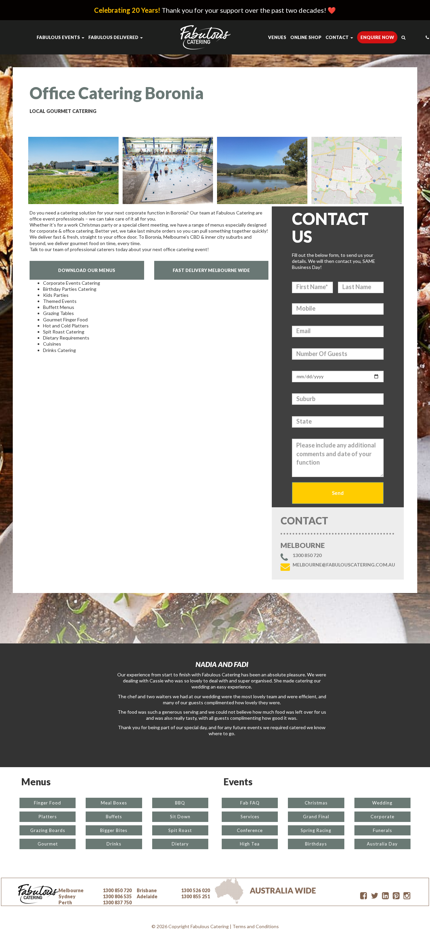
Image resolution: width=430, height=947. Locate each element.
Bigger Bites (113, 830)
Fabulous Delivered (113, 37)
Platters (48, 816)
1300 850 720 (307, 555)
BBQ (180, 802)
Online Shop (305, 37)
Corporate (382, 816)
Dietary (180, 843)
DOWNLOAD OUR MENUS (86, 270)
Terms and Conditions (255, 926)
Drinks (113, 843)
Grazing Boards (47, 830)
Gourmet (48, 843)
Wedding (382, 802)
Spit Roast (180, 830)
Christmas (316, 802)
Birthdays (316, 843)
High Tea (250, 843)
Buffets (114, 816)
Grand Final (316, 816)
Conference (250, 830)
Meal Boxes (114, 802)
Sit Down (180, 816)
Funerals (382, 830)
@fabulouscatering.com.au (344, 564)
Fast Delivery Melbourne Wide (211, 270)
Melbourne (71, 890)
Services (250, 816)
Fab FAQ (250, 802)
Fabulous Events (59, 37)
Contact (338, 37)
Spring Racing (316, 830)
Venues (277, 37)
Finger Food (47, 802)
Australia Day (382, 843)
